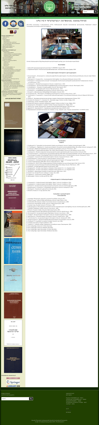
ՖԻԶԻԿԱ (4, 38)
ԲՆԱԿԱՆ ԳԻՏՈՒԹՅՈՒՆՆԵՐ (8, 35)
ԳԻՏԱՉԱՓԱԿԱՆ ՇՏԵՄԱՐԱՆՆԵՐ (8, 375)
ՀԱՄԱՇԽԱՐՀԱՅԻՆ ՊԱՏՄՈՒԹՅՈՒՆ (11, 55)
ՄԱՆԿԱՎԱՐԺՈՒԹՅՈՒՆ (8, 57)
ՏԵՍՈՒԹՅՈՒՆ (7, 41)
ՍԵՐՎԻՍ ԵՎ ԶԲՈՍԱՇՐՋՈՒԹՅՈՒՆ (10, 90)
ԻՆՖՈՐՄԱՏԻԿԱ (6, 39)
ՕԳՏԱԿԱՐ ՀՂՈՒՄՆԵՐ (84, 15)
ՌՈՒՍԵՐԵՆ (6, 65)
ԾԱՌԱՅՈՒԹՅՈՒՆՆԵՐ (50, 15)
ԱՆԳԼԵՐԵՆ (6, 63)
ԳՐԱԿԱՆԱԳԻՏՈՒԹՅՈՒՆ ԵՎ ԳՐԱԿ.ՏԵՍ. (12, 69)
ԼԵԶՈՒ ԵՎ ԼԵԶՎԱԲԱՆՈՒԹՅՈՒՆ (10, 60)
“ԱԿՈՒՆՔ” (41, 15)
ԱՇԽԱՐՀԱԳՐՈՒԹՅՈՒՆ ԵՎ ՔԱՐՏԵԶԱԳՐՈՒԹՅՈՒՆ (8, 46)
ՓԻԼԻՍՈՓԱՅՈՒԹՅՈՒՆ (8, 75)
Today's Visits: (69, 406)
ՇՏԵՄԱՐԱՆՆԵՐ (33, 15)
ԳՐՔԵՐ (18, 15)
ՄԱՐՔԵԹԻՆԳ (6, 89)
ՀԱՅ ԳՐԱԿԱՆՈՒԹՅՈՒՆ (9, 73)
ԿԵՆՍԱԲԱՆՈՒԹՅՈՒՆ (7, 44)
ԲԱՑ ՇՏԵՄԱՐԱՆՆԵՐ (73, 15)
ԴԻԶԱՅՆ (4, 95)
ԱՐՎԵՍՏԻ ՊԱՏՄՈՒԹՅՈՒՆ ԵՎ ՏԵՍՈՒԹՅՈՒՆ (12, 93)
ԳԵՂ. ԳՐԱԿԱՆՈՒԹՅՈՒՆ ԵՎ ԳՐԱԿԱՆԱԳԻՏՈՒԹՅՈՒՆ (9, 67)
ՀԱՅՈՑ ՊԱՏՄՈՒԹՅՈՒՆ (9, 52)
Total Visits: (68, 410)
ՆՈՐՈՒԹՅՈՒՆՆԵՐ (62, 15)
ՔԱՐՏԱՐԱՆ (25, 15)
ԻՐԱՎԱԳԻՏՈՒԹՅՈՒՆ (7, 77)
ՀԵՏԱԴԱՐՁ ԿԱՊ (70, 393)
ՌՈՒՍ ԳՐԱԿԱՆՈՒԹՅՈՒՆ (9, 72)
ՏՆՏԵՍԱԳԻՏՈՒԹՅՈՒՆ (7, 80)
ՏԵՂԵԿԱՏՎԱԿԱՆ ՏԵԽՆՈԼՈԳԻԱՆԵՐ (12, 43)
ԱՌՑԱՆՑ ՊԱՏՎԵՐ (5, 393)
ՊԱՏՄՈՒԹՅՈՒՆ (6, 51)
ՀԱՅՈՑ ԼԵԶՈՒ (7, 61)
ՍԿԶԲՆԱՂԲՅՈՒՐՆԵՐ (8, 56)
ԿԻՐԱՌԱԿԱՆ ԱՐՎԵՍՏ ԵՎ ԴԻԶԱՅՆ (9, 91)
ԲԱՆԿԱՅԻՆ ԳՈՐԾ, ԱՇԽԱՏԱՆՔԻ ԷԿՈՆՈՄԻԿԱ (14, 86)
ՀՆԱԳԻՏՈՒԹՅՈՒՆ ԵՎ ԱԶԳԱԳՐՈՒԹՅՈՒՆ (13, 54)
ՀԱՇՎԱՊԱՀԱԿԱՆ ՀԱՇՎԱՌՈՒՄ (11, 88)
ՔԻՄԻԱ (4, 48)
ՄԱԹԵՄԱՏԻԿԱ (6, 37)
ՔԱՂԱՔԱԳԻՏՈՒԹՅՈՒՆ (8, 76)
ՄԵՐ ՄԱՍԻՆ (11, 15)
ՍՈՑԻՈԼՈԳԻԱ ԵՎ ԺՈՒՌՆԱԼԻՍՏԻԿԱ (11, 78)
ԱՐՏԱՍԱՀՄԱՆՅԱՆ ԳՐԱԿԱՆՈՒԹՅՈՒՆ (12, 71)
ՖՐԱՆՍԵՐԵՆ (6, 64)
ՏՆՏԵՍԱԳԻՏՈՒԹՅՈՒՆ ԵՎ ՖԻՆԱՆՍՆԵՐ (11, 81)
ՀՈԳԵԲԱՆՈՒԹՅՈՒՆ (7, 59)
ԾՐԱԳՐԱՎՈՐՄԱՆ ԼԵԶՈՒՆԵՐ (10, 42)
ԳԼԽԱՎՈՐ (4, 15)
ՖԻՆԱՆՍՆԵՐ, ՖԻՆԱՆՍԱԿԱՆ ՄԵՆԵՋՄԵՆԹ (13, 85)
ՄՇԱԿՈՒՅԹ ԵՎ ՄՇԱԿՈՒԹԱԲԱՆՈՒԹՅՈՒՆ (12, 94)
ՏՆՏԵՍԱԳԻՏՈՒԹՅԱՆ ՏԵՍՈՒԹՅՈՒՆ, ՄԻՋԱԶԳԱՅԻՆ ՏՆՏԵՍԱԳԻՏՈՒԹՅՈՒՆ (12, 83)
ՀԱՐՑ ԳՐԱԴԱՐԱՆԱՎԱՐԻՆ (7, 395)
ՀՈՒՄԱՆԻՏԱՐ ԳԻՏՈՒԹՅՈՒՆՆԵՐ (9, 50)
